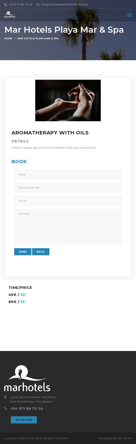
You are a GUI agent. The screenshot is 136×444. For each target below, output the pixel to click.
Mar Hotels (124, 438)
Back (41, 251)
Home (8, 38)
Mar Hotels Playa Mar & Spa (38, 38)
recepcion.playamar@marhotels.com (64, 4)
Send (23, 251)
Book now (24, 419)
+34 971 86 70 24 (20, 4)
